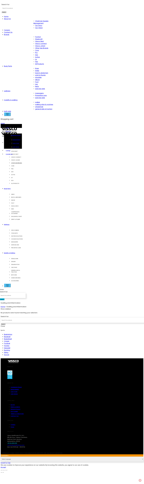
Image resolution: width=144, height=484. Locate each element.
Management (39, 23)
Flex (36, 62)
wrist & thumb (40, 75)
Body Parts (8, 66)
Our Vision (39, 28)
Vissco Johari (40, 46)
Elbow (13, 200)
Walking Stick (15, 264)
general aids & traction (43, 109)
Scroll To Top (5, 463)
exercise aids (40, 89)
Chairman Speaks (41, 21)
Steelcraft (38, 39)
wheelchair (39, 107)
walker (37, 102)
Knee (37, 68)
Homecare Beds (15, 278)
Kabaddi (7, 348)
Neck (37, 86)
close (3, 123)
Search (4, 12)
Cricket (6, 341)
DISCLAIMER (14, 411)
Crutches (14, 267)
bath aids (7, 111)
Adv (36, 55)
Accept (3, 467)
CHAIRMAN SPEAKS (16, 135)
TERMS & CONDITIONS (17, 414)
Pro (36, 53)
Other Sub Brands (41, 48)
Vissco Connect (16, 157)
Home (6, 16)
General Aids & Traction (15, 271)
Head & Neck (14, 206)
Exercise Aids (15, 245)
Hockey (6, 346)
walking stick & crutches (44, 104)
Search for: (6, 4)
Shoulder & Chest (16, 216)
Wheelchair (14, 258)
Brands (6, 35)
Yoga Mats (14, 233)
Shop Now (7, 114)
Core (37, 50)
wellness (7, 91)
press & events (15, 407)
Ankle (37, 71)
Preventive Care (16, 248)
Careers (7, 30)
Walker (13, 261)
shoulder (38, 77)
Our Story (38, 25)
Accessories (15, 281)
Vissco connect (41, 44)
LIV (12, 177)
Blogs (13, 405)
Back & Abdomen (16, 197)
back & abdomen (41, 73)
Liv (36, 59)
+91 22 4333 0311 (12, 443)
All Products (39, 64)
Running (7, 350)
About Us (7, 19)
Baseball (7, 337)
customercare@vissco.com (15, 445)
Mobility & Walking (9, 253)
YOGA (12, 427)
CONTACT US (14, 416)
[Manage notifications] (140, 480)
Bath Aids (14, 275)
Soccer (6, 355)
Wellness (6, 224)
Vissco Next (39, 41)
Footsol (38, 37)
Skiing (6, 352)
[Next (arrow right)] (3, 472)
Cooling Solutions (17, 239)
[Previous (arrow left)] (1, 472)
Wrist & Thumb (15, 219)
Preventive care (41, 95)
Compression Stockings (15, 212)
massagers (39, 93)
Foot (36, 82)
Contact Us (8, 32)
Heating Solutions (16, 236)
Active (37, 57)
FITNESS (13, 425)
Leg (36, 84)
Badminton (8, 334)
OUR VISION (16, 147)
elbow (37, 80)
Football (7, 343)
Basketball (8, 339)
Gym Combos (15, 230)
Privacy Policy (15, 409)
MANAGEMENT (16, 140)
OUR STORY (16, 143)
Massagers (14, 242)
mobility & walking (10, 100)
